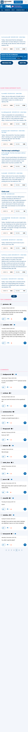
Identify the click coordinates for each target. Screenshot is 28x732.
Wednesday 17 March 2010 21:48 (9, 378)
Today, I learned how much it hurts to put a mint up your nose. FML (13, 243)
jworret (5, 479)
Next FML (23, 63)
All (2, 10)
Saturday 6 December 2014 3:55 (9, 537)
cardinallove (6, 325)
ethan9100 (6, 498)
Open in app (18, 2)
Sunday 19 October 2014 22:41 (8, 518)
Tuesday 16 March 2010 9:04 (8, 328)
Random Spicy (20, 10)
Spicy (13, 10)
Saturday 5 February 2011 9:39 (8, 432)
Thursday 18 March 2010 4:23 (8, 396)
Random (7, 10)
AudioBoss (6, 515)
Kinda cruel (5, 191)
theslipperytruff (7, 374)
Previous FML (6, 63)
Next (14, 296)
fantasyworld (6, 533)
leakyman (5, 445)
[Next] (6, 550)
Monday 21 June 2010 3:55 (7, 415)
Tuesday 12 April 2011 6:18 (7, 449)
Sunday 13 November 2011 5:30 (9, 466)
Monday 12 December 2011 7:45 (9, 483)
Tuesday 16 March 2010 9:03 (8, 308)
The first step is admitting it (11, 150)
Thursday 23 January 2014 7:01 (8, 502)
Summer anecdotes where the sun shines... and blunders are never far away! (13, 56)
